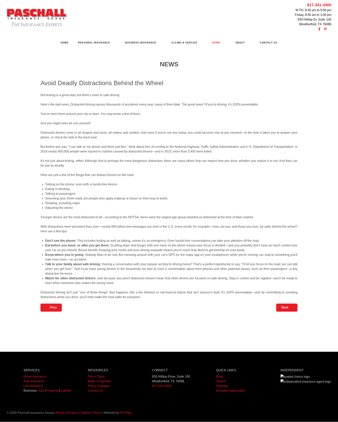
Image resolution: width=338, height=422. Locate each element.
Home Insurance (34, 376)
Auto (41, 390)
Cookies (85, 412)
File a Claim (96, 376)
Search (221, 381)
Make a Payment (99, 381)
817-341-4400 (319, 5)
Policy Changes (99, 386)
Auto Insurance (33, 381)
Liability (66, 390)
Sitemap (222, 386)
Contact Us (95, 390)
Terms (97, 412)
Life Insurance (33, 386)
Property (52, 390)
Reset (60, 412)
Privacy (72, 412)
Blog (219, 376)
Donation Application (230, 390)
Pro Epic (126, 412)
